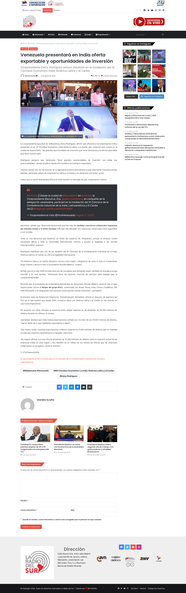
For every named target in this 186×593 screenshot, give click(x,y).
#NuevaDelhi (70, 195)
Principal (31, 43)
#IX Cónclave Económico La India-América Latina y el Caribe (84, 370)
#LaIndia (86, 195)
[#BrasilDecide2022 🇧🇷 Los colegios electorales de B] (129, 71)
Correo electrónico (28, 510)
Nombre (24, 501)
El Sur (52, 35)
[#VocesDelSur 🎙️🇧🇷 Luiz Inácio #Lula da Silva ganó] (159, 56)
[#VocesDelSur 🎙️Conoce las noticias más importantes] (129, 56)
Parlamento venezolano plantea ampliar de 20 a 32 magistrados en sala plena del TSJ (34, 448)
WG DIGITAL (92, 588)
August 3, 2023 (85, 215)
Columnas (77, 35)
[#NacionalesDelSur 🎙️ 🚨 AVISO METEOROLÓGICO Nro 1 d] (129, 85)
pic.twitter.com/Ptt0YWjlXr (57, 208)
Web (72, 510)
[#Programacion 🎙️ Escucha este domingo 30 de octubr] (159, 71)
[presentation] (128, 565)
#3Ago (38, 208)
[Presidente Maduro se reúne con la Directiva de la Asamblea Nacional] (69, 433)
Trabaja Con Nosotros (156, 588)
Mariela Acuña (30, 76)
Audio (88, 35)
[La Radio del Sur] (29, 22)
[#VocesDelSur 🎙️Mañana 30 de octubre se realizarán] (144, 85)
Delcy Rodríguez (69, 376)
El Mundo (64, 35)
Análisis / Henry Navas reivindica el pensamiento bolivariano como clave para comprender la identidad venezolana (99, 10)
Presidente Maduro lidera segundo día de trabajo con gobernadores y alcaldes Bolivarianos (100, 448)
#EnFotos (32, 195)
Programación (103, 35)
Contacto (134, 588)
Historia (143, 588)
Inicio (26, 35)
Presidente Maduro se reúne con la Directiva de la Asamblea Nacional (69, 447)
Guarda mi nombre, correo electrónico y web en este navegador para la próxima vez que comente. (62, 519)
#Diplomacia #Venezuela (36, 370)
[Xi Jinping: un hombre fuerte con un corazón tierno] (144, 56)
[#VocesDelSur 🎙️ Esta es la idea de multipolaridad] (159, 85)
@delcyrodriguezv (72, 198)
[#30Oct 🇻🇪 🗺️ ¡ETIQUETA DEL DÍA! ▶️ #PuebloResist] (144, 71)
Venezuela (38, 35)
